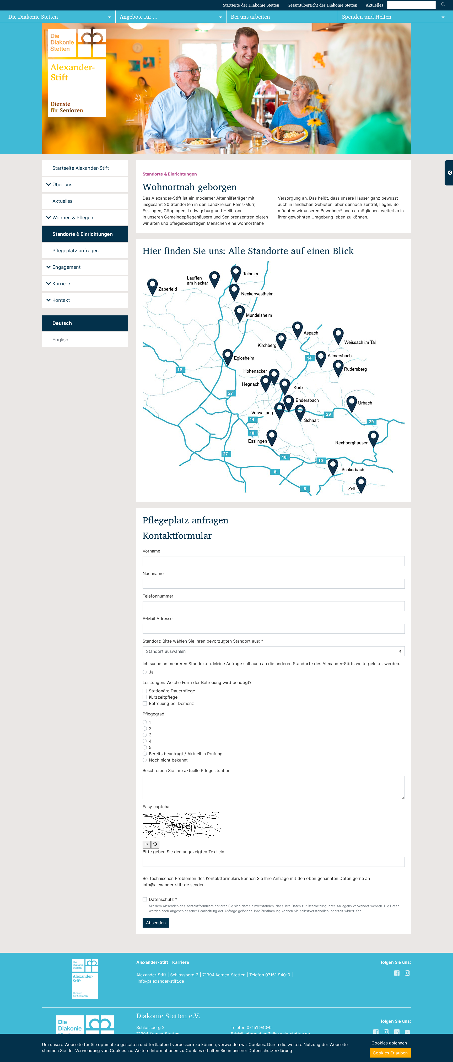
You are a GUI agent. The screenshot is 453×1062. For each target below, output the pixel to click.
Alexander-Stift (152, 962)
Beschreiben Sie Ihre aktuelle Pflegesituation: (187, 770)
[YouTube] (408, 1031)
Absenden (156, 922)
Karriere (180, 962)
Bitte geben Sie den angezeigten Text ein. (184, 851)
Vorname (151, 551)
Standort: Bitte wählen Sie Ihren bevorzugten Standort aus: (203, 641)
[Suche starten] (443, 5)
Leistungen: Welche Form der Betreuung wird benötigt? (197, 682)
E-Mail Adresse (157, 618)
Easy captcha (156, 806)
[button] (13, 88)
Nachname (153, 573)
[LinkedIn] (397, 1031)
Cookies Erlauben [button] (390, 1052)
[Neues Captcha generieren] (155, 844)
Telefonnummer (158, 596)
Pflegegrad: (154, 713)
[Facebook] (376, 1031)
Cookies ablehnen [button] (389, 1042)
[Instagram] (387, 1031)
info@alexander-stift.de (161, 981)
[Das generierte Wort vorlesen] (147, 844)
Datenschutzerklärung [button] (270, 1050)
